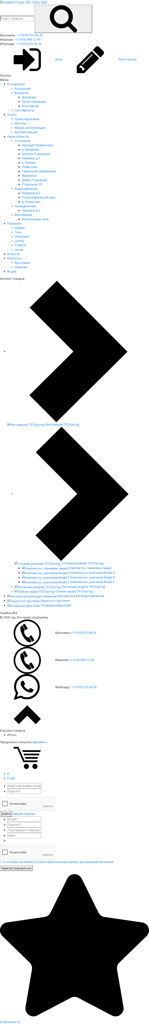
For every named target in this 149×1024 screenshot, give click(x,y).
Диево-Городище (34, 180)
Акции (11, 271)
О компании (16, 84)
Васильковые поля (35, 219)
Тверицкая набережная (39, 171)
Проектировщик (34, 102)
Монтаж (20, 123)
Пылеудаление (25, 206)
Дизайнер (29, 97)
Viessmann (22, 237)
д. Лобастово (31, 202)
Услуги (12, 115)
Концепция (23, 89)
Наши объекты (18, 136)
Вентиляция (23, 215)
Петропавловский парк (39, 197)
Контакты (14, 258)
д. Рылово (29, 163)
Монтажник (30, 106)
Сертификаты (24, 110)
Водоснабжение (26, 189)
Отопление (23, 141)
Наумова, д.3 (31, 158)
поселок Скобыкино (36, 154)
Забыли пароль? (24, 814)
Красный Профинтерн (37, 145)
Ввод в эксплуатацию (30, 128)
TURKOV (20, 245)
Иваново (21, 267)
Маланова (29, 176)
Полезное (14, 223)
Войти (6, 814)
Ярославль (22, 263)
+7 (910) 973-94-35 (30, 35)
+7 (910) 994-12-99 (28, 40)
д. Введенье (30, 149)
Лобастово (29, 167)
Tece (18, 232)
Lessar (19, 250)
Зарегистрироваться (16, 868)
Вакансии (21, 93)
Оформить (39, 742)
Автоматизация (26, 132)
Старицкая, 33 (32, 184)
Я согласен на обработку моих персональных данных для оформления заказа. (58, 862)
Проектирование (27, 119)
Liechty (19, 241)
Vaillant (20, 228)
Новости (13, 254)
